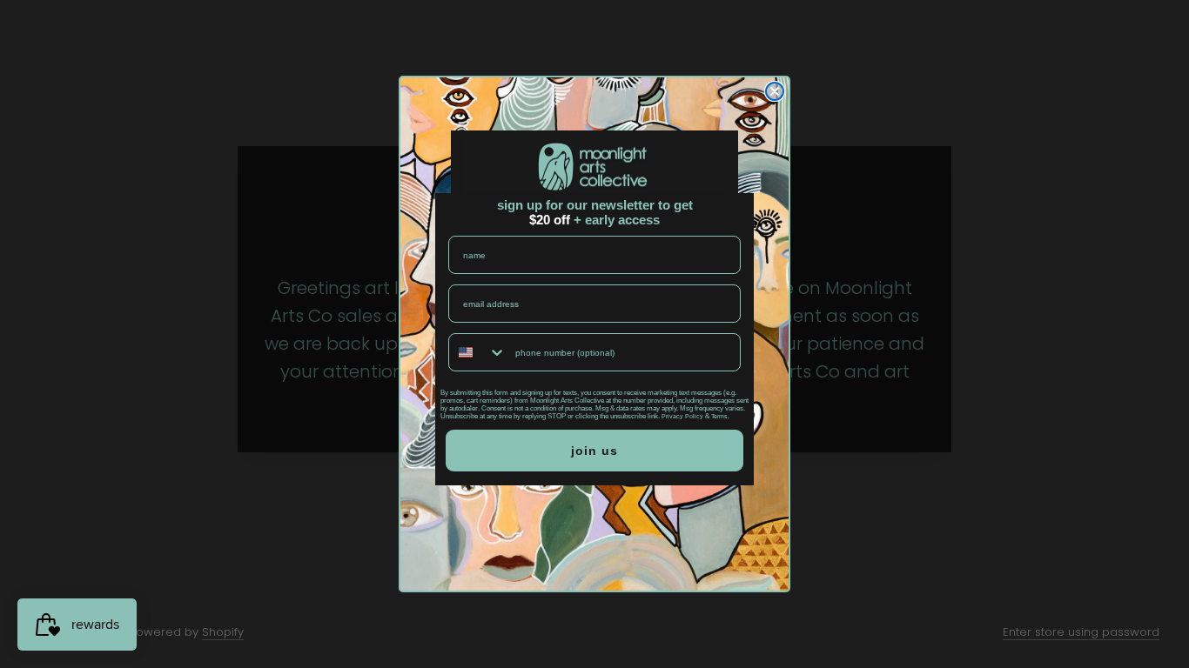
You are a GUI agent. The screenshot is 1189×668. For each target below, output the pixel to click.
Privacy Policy (682, 416)
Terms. (720, 416)
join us (594, 451)
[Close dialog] (774, 91)
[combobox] (478, 352)
